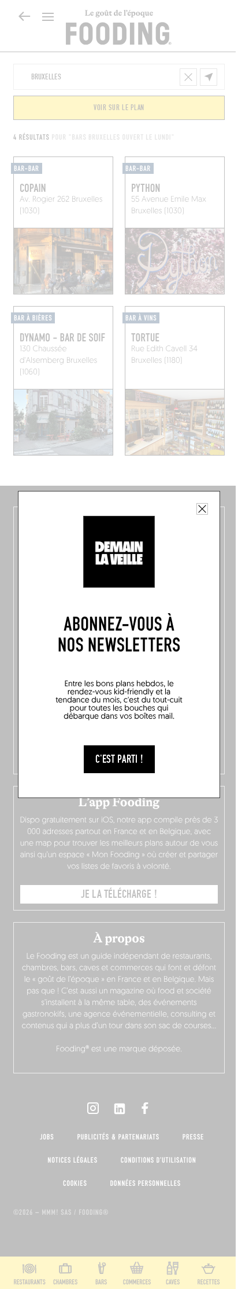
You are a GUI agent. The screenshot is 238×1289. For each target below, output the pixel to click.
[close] (202, 509)
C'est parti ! (119, 759)
